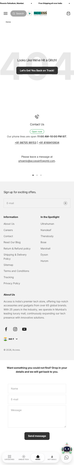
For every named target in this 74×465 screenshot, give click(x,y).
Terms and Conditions (16, 270)
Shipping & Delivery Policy (15, 256)
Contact (8, 236)
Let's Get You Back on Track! (37, 70)
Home (8, 22)
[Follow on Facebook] (6, 329)
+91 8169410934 (49, 142)
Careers (8, 230)
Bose (43, 242)
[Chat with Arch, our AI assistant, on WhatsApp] (66, 457)
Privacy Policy (12, 283)
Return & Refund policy (17, 248)
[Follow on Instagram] (15, 329)
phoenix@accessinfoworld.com (36, 160)
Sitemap (8, 264)
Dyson (44, 254)
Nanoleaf (46, 230)
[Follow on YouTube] (24, 329)
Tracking (9, 277)
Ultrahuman (47, 223)
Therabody (47, 236)
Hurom (44, 260)
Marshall (45, 248)
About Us (9, 223)
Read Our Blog (12, 242)
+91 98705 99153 (25, 142)
